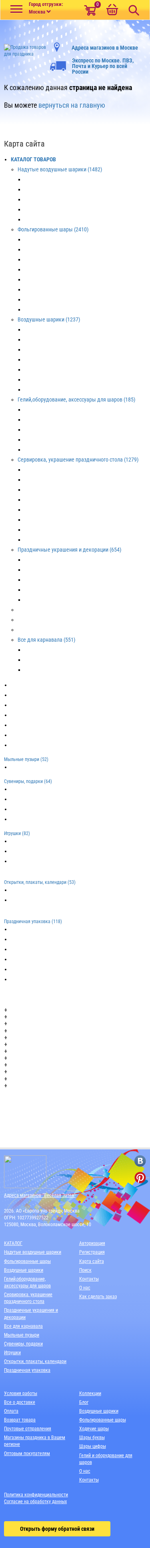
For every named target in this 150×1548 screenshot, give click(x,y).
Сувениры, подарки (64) (28, 781)
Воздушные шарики (23, 1270)
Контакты (89, 1279)
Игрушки (12, 1352)
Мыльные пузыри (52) (26, 759)
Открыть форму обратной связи (57, 1529)
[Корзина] (112, 10)
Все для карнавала (23, 1326)
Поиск (85, 1270)
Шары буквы (92, 1437)
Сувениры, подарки (23, 1344)
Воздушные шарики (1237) (49, 319)
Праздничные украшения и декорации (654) (69, 549)
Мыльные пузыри (21, 1335)
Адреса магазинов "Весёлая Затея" (40, 1195)
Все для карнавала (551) (46, 639)
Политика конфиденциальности (36, 1495)
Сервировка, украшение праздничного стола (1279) (78, 459)
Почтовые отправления (27, 1429)
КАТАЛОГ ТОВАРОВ (33, 159)
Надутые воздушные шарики (32, 1252)
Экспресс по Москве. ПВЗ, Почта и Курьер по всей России (103, 66)
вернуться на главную (71, 105)
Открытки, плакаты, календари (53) (40, 882)
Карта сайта (91, 1261)
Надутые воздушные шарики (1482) (60, 169)
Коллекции (90, 1393)
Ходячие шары (94, 1429)
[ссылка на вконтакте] (140, 1161)
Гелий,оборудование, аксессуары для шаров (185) (76, 399)
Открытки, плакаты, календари (35, 1361)
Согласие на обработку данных (35, 1501)
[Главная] (25, 48)
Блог (83, 1402)
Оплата (11, 1411)
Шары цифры (92, 1446)
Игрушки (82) (17, 833)
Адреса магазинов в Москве (105, 47)
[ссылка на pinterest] (140, 1177)
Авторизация (92, 1243)
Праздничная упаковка (27, 1370)
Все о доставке (19, 1402)
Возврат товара (20, 1420)
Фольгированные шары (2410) (53, 229)
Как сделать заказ (98, 1296)
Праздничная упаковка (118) (33, 921)
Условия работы (20, 1393)
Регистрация (92, 1252)
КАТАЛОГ (13, 1243)
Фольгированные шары (27, 1261)
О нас (84, 1288)
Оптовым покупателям (27, 1453)
